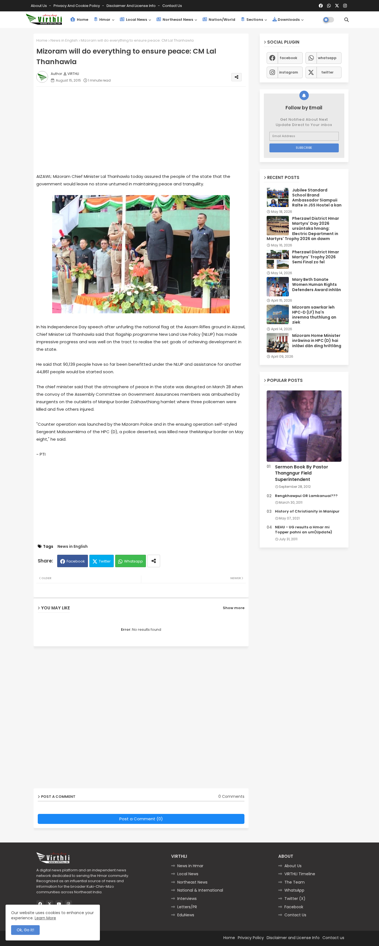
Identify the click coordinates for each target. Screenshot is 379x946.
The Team (294, 882)
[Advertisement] (146, 129)
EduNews (185, 915)
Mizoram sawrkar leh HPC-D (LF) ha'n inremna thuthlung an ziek (314, 315)
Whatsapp (133, 561)
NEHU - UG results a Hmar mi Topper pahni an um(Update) (303, 530)
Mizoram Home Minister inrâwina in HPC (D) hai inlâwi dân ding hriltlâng (316, 340)
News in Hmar (190, 866)
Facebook (76, 561)
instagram (288, 72)
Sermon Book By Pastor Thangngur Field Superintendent (301, 473)
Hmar (104, 19)
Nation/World (221, 19)
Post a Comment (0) (141, 819)
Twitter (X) (294, 898)
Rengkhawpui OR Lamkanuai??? (306, 495)
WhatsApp (294, 890)
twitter (327, 72)
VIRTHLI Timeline (299, 874)
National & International (200, 890)
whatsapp (327, 58)
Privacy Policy (251, 937)
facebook (288, 58)
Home (82, 19)
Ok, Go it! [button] (25, 930)
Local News (136, 19)
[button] (346, 19)
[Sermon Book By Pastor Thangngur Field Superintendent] (304, 426)
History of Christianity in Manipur (307, 511)
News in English (64, 40)
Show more (233, 608)
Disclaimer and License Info (131, 5)
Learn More (45, 918)
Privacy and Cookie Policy (77, 5)
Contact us (172, 5)
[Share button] (153, 561)
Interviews (187, 898)
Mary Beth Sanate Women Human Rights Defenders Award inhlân (316, 284)
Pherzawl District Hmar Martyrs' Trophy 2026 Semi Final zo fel (315, 257)
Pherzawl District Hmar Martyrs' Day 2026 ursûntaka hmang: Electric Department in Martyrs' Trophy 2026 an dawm (303, 228)
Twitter (105, 561)
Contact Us (295, 915)
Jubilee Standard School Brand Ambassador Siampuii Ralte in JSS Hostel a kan (317, 198)
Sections (254, 19)
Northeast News (177, 19)
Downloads (289, 19)
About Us (39, 5)
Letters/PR (187, 907)
